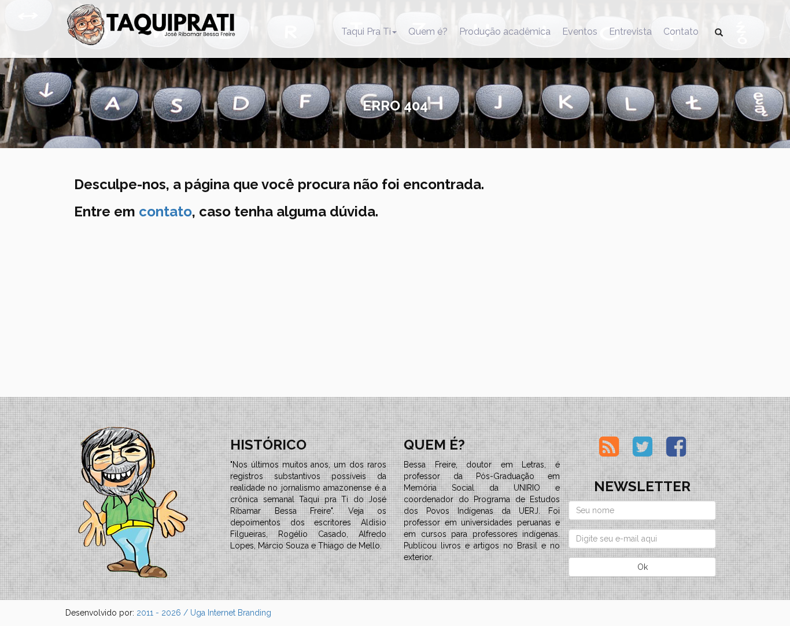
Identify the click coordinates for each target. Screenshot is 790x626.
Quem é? (428, 31)
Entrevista (630, 31)
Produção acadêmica (505, 31)
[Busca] (718, 31)
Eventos (579, 31)
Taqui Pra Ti (366, 31)
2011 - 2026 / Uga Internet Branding (203, 612)
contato (165, 211)
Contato (681, 31)
